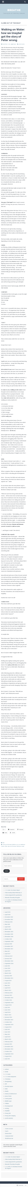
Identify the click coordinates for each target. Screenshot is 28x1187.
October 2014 (8, 1000)
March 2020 (8, 929)
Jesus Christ (8, 1096)
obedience (22, 844)
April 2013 (7, 1036)
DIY (6, 1084)
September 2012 (9, 1054)
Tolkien (7, 1103)
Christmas (7, 1079)
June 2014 (7, 1010)
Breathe (14, 10)
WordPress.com (9, 1138)
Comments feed (9, 1136)
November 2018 (9, 936)
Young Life (8, 1113)
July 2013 (7, 1029)
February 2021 (9, 922)
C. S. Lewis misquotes (10, 1076)
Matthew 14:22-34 (16, 844)
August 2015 (8, 980)
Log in (6, 1131)
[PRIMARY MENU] (3, 2)
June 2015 (7, 983)
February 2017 (9, 956)
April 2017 (7, 953)
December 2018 (9, 934)
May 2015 (7, 985)
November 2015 (9, 978)
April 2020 (7, 926)
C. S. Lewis (7, 1074)
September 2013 (9, 1024)
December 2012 (9, 1046)
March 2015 (8, 990)
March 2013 (8, 1039)
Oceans (2, 846)
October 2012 (8, 1051)
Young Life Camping (10, 1115)
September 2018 (9, 941)
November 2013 (9, 1019)
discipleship (8, 1081)
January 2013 (8, 1044)
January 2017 (8, 958)
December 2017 (9, 946)
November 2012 (9, 1049)
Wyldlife (7, 1110)
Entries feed (8, 1133)
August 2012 (8, 1056)
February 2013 (9, 1041)
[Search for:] (10, 879)
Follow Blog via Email (12, 854)
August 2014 (8, 1005)
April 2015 (7, 988)
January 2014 (8, 1017)
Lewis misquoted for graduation (13, 895)
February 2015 (9, 992)
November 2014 (9, 997)
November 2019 (9, 931)
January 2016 (8, 975)
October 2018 (8, 939)
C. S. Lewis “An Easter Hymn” (12, 890)
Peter (6, 846)
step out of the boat (12, 846)
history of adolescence (11, 1093)
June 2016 (7, 968)
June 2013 (7, 1032)
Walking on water (20, 846)
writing (7, 1108)
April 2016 (7, 970)
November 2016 (9, 961)
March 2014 (8, 1014)
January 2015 (8, 995)
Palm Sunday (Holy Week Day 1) (13, 892)
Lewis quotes (8, 1098)
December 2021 (9, 919)
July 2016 (7, 966)
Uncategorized (9, 1106)
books (6, 1071)
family (6, 1091)
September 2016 (9, 963)
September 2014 (9, 1002)
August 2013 (8, 1027)
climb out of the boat (7, 844)
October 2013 (8, 1022)
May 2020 (7, 924)
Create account (9, 1128)
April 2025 (7, 912)
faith (3, 842)
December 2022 (9, 917)
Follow (6, 871)
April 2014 (7, 1012)
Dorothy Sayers (9, 1086)
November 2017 (9, 948)
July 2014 (7, 1007)
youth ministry (9, 1118)
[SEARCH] (25, 2)
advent (7, 1069)
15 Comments (21, 44)
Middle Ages (8, 1101)
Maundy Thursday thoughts (12, 897)
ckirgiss (14, 44)
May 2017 (7, 951)
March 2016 (8, 973)
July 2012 (7, 1058)
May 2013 (7, 1034)
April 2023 (7, 914)
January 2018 (8, 944)
